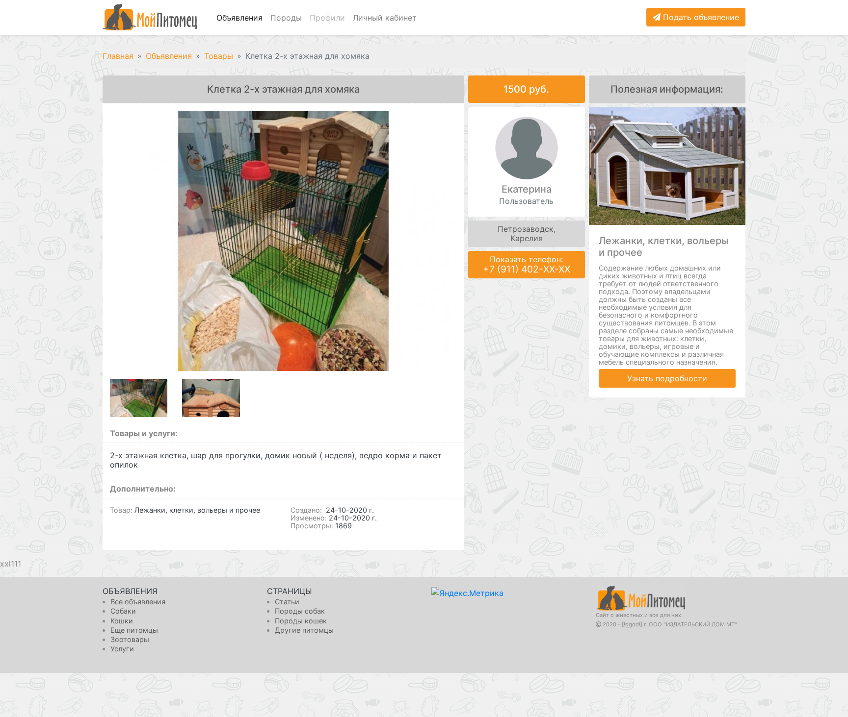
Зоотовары (129, 639)
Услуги (122, 648)
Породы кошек (301, 621)
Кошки (121, 621)
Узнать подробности (667, 378)
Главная (118, 56)
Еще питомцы (134, 630)
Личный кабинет (385, 18)
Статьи (287, 601)
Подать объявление (700, 17)
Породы (286, 18)
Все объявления (137, 601)
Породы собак (300, 611)
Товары (218, 56)
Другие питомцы (304, 630)
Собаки (123, 611)
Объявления (239, 18)
